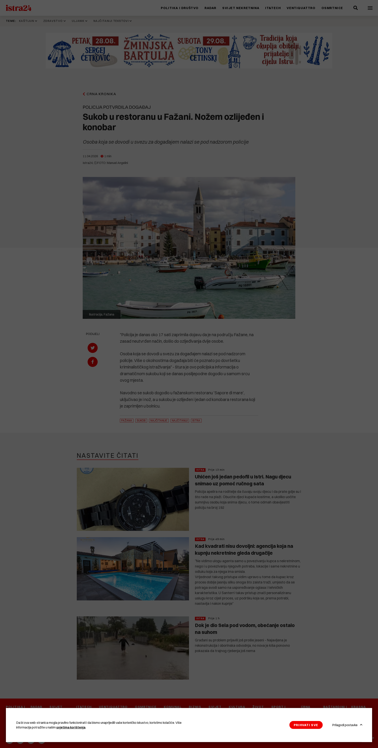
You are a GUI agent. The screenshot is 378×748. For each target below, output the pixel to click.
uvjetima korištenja (70, 727)
